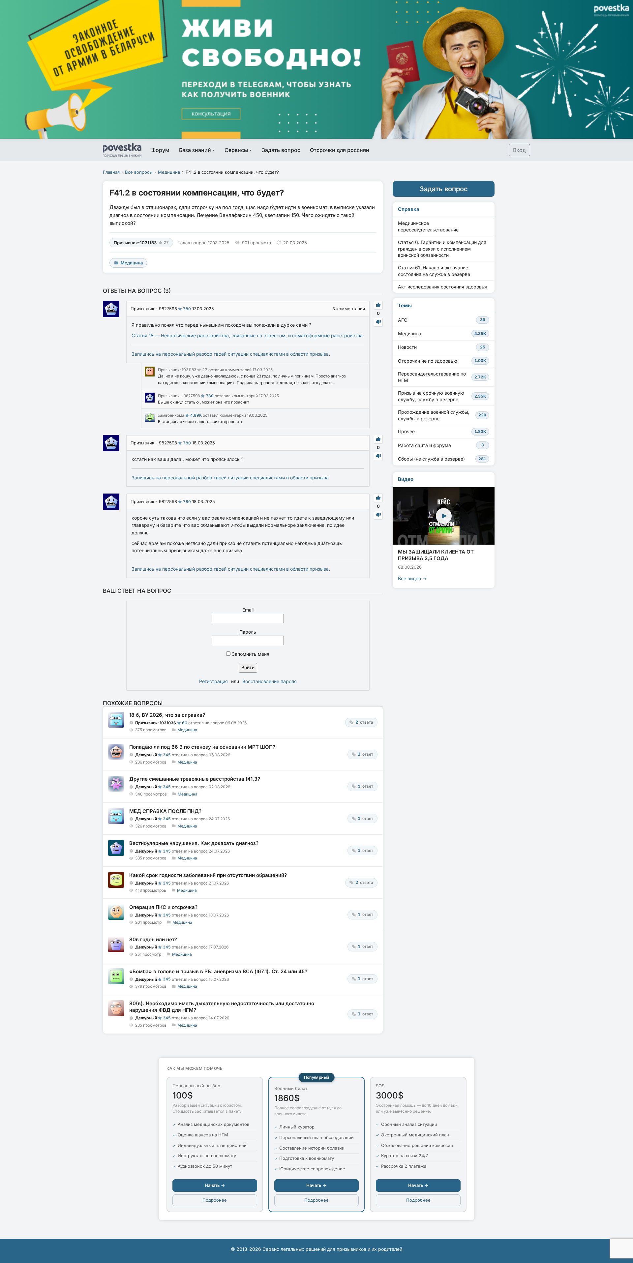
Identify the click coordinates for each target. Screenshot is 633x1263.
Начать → (215, 1185)
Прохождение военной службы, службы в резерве (442, 415)
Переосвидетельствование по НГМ (442, 377)
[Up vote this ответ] (378, 305)
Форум (160, 150)
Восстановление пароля (269, 681)
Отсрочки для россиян (339, 150)
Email (248, 610)
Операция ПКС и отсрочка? (163, 907)
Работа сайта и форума (441, 445)
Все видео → (412, 578)
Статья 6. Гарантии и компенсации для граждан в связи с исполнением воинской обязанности (442, 248)
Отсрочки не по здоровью (442, 361)
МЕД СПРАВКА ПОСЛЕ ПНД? (165, 811)
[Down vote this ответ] (378, 322)
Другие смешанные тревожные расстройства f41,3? (194, 779)
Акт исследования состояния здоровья (442, 286)
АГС (441, 320)
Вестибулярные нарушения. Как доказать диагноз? (193, 843)
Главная (111, 172)
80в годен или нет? (153, 939)
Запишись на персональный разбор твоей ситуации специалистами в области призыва (230, 354)
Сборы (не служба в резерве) (442, 459)
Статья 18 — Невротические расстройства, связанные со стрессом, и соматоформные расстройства (247, 335)
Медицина (169, 172)
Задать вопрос (281, 150)
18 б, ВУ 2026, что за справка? (167, 715)
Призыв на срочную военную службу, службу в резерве (442, 396)
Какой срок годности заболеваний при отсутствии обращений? (208, 875)
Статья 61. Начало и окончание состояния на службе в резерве (434, 271)
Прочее (442, 431)
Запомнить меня (249, 654)
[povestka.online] (122, 150)
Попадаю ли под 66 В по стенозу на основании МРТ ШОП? (202, 747)
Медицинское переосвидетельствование (428, 226)
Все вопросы (139, 172)
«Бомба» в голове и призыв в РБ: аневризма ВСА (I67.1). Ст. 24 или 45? (218, 971)
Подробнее (214, 1200)
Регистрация (213, 681)
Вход (519, 150)
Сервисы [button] (236, 150)
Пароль (247, 632)
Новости (441, 347)
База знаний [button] (195, 150)
